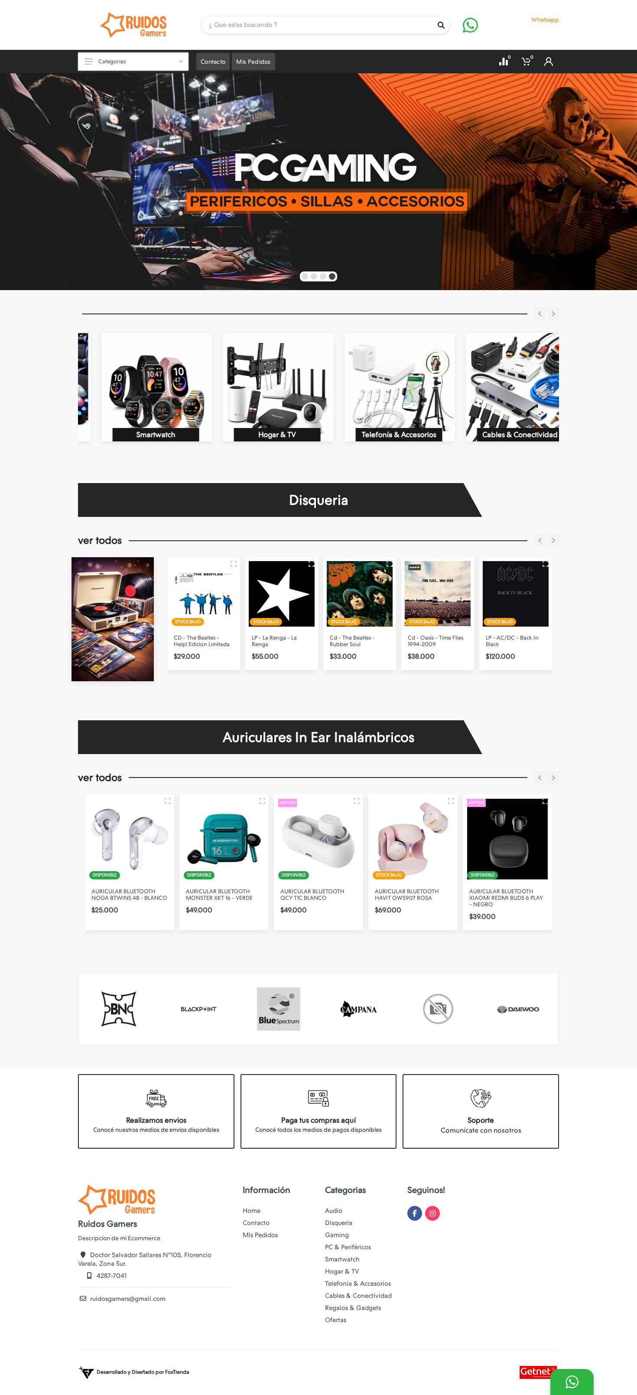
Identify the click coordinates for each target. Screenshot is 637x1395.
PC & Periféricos (348, 1247)
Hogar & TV (342, 1271)
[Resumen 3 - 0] (233, 563)
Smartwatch (342, 1259)
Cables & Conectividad (358, 1295)
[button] (305, 276)
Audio (333, 1210)
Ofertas (335, 1320)
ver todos (100, 540)
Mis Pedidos (260, 1235)
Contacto (256, 1222)
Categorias (112, 61)
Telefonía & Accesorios (358, 1283)
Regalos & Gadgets (353, 1307)
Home (251, 1210)
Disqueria (338, 1222)
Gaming (337, 1235)
